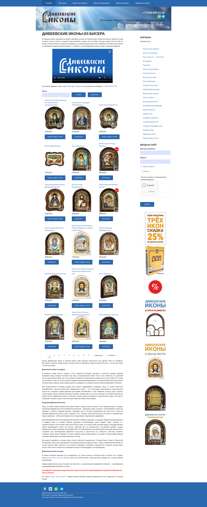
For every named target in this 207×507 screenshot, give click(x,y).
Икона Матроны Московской (55, 274)
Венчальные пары (149, 77)
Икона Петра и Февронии (54, 315)
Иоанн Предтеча (149, 110)
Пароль (143, 158)
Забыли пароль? (149, 166)
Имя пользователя (148, 149)
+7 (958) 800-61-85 (109, 86)
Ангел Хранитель (78, 146)
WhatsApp (71, 86)
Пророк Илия (147, 114)
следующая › (98, 355)
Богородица (147, 61)
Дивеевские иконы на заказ (52, 458)
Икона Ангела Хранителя (108, 105)
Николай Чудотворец (150, 69)
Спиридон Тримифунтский (152, 126)
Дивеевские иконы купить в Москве (54, 493)
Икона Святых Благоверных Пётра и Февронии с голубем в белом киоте (82, 228)
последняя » (111, 355)
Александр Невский (150, 102)
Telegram (78, 86)
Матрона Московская (151, 93)
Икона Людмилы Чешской (108, 315)
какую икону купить (58, 476)
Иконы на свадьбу (80, 3)
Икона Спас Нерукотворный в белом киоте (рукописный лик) (83, 271)
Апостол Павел (148, 97)
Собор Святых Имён (150, 85)
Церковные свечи (143, 3)
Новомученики (148, 130)
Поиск (44, 91)
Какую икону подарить (151, 49)
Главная (48, 3)
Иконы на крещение (101, 3)
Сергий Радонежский (150, 122)
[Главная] (59, 17)
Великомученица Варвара (152, 106)
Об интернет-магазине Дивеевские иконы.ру (57, 495)
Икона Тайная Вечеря (52, 146)
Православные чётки (150, 138)
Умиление (146, 65)
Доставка (62, 3)
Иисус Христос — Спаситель (153, 57)
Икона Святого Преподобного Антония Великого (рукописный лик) (55, 102)
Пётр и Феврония (149, 81)
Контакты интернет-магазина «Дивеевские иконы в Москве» (62, 497)
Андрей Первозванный (151, 89)
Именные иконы (122, 3)
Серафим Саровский (150, 118)
